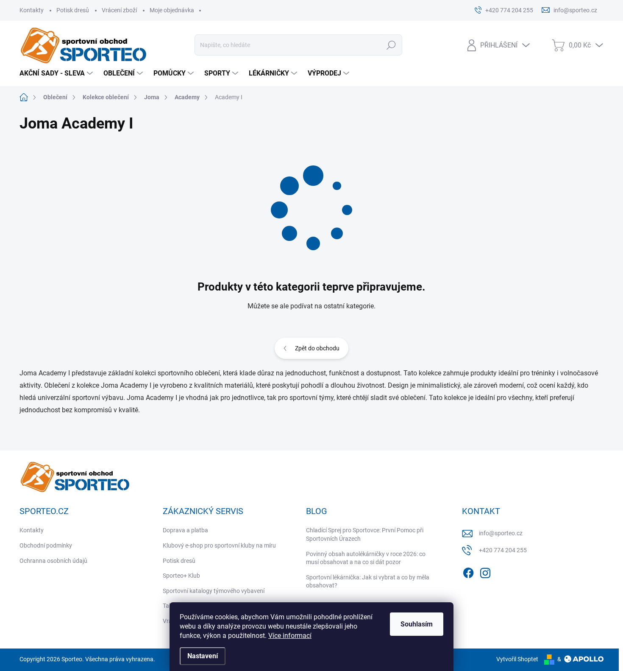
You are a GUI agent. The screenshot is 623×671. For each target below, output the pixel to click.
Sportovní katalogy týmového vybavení (213, 590)
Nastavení (202, 656)
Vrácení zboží (119, 10)
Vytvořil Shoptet (517, 659)
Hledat (391, 45)
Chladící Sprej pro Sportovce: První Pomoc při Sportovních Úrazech (364, 534)
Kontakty (31, 10)
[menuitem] (57, 73)
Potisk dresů (72, 10)
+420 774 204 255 (503, 550)
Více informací (290, 636)
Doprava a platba (185, 530)
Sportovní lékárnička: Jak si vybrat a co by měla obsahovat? (367, 581)
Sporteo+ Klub (181, 575)
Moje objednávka (172, 10)
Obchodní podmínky (45, 545)
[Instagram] (485, 571)
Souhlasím (416, 624)
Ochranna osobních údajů (53, 560)
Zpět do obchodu (317, 348)
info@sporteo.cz (501, 533)
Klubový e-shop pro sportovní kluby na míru (219, 545)
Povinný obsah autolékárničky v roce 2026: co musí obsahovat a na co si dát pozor (366, 558)
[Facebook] (468, 571)
